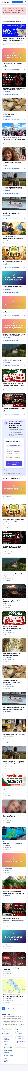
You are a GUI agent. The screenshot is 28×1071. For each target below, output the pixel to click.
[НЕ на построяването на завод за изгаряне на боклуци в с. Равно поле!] (14, 183)
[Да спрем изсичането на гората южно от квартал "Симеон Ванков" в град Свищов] (14, 330)
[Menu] (25, 2)
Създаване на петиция (15, 463)
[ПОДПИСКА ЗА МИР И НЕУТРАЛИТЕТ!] (14, 306)
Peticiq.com (5, 2)
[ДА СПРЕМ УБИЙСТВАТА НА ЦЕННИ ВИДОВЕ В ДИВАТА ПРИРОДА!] (14, 59)
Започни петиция (17, 2)
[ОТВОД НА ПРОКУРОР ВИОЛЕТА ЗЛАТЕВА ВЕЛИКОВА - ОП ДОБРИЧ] (14, 158)
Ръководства (6, 1029)
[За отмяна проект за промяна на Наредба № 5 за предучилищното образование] (14, 257)
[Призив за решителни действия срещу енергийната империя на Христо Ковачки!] (14, 282)
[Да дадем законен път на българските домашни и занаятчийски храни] (14, 109)
